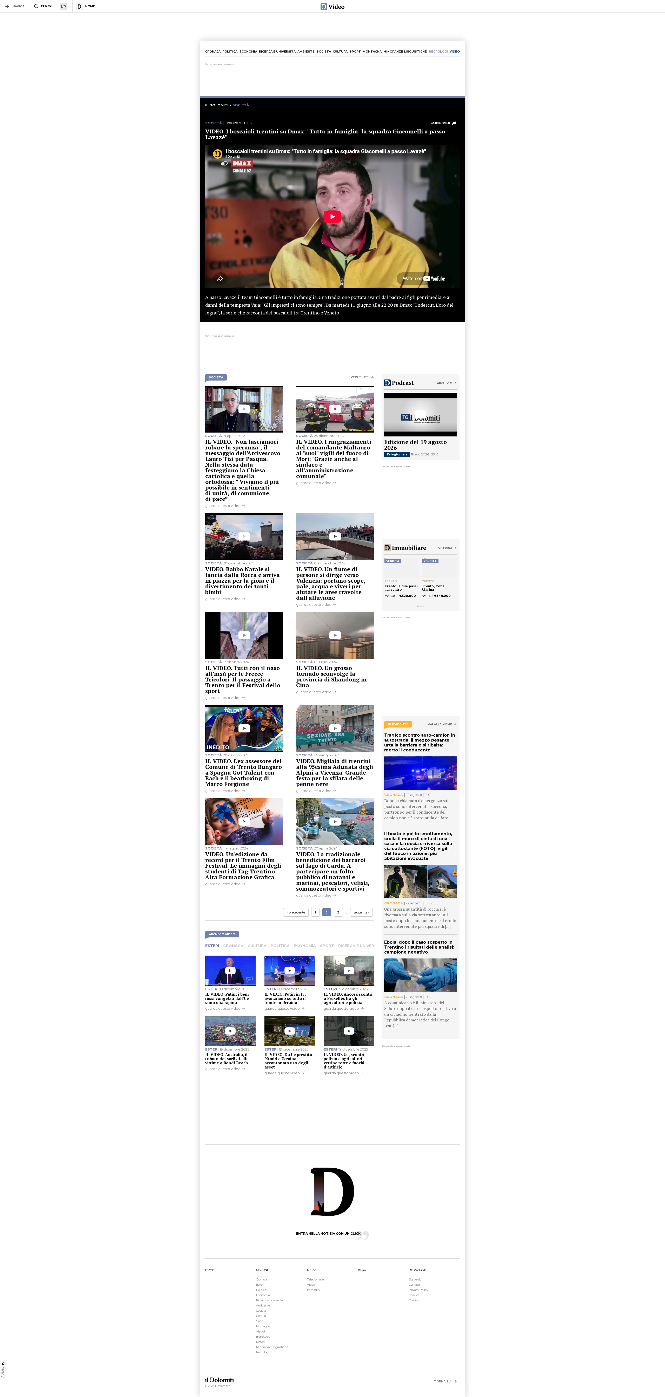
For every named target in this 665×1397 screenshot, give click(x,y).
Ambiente (306, 51)
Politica (229, 51)
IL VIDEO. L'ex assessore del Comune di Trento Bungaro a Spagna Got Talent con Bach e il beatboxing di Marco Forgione (243, 772)
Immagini (314, 1290)
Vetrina (445, 548)
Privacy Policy (418, 1290)
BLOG (362, 1270)
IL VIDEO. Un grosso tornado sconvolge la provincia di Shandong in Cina (331, 676)
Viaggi (260, 1331)
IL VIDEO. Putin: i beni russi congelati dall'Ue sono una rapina (227, 998)
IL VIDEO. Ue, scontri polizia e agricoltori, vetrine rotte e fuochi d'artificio (344, 1061)
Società (324, 51)
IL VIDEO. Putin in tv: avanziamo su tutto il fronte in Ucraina (285, 998)
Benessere (263, 1336)
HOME (209, 1270)
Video (311, 1284)
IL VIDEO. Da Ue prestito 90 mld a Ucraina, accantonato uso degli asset (288, 1061)
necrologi (438, 51)
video (455, 51)
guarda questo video (223, 506)
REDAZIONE (417, 1270)
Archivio (444, 383)
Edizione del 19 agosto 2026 (415, 444)
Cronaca (213, 51)
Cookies (414, 1295)
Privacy (3, 1371)
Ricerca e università (277, 51)
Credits (413, 1300)
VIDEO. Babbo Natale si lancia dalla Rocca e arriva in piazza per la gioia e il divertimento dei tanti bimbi (242, 580)
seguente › (361, 912)
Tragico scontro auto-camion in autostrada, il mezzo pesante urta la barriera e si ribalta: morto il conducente (419, 742)
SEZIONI (262, 1270)
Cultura (340, 51)
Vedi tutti (360, 377)
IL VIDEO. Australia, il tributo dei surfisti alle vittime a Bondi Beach (227, 1058)
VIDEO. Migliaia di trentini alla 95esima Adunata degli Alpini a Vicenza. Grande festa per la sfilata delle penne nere (334, 772)
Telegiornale (397, 454)
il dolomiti (216, 105)
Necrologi (262, 1352)
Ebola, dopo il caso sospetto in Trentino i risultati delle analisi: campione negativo (419, 947)
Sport (355, 51)
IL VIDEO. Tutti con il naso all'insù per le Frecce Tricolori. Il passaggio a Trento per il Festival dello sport (242, 679)
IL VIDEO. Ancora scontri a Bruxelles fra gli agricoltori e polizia (348, 998)
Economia (248, 51)
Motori (260, 1342)
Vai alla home (440, 724)
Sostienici (415, 1279)
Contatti (414, 1284)
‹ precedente (296, 912)
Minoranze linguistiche (405, 51)
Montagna (372, 51)
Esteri (212, 946)
